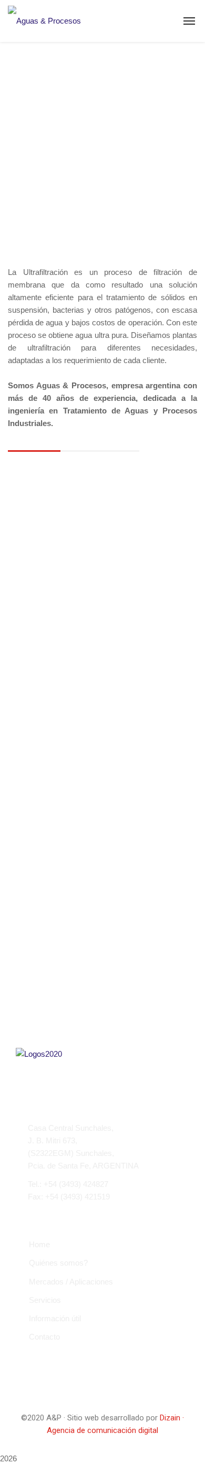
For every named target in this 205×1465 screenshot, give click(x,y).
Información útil (55, 1318)
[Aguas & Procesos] (44, 21)
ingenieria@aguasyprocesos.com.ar (90, 1215)
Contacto (44, 1336)
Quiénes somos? (58, 1262)
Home (39, 1244)
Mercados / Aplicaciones (71, 1281)
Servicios (45, 1300)
